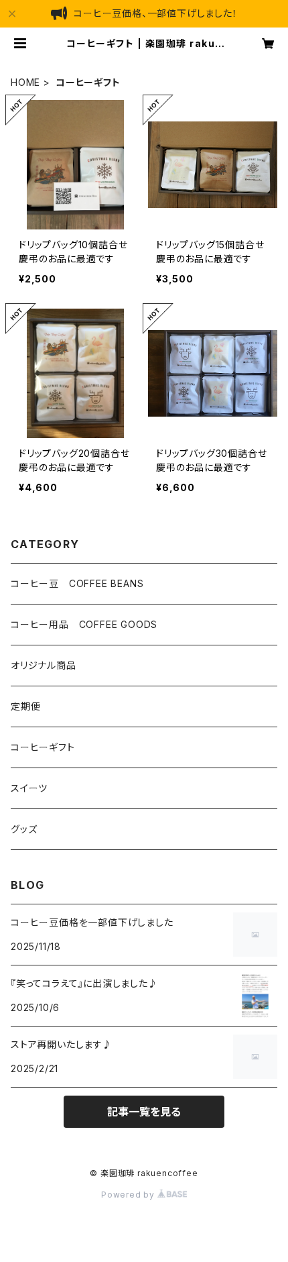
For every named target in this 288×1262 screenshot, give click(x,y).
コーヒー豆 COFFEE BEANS (77, 583)
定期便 (25, 706)
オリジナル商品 (43, 665)
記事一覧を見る (144, 1111)
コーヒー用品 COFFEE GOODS (84, 624)
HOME (25, 82)
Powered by (129, 1195)
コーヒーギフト (43, 747)
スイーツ (29, 788)
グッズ (24, 829)
